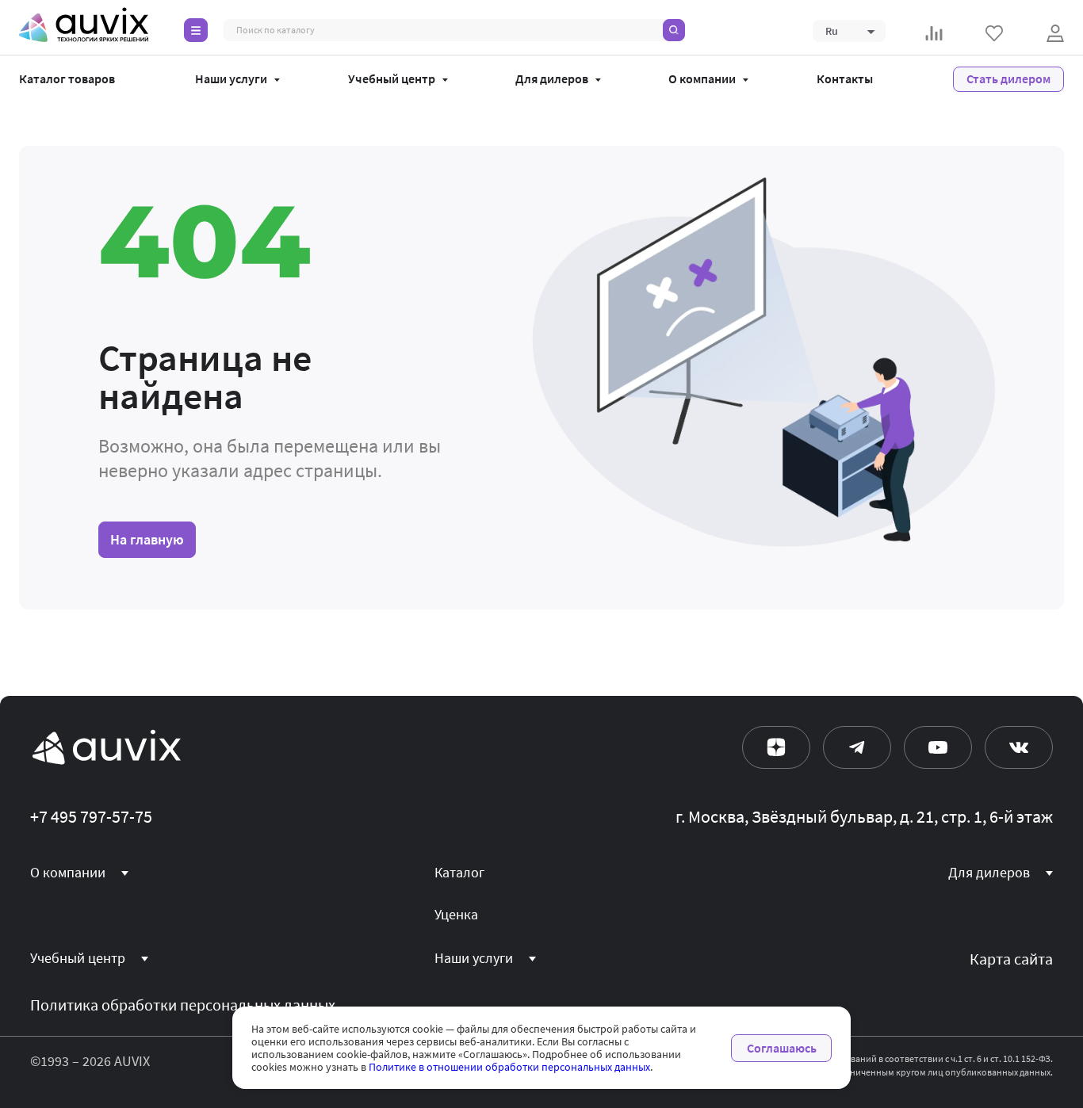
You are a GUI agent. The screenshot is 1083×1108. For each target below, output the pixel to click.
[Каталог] (196, 30)
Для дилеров (551, 79)
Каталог (459, 872)
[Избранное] (994, 33)
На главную (147, 539)
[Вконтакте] (1019, 747)
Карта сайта (1011, 959)
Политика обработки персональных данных (182, 1005)
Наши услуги (231, 79)
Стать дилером (1008, 79)
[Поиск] (674, 30)
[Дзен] (776, 747)
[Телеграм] (857, 747)
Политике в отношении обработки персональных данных (509, 1067)
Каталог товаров (67, 79)
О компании (702, 79)
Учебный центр (391, 79)
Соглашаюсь (782, 1048)
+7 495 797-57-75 (91, 817)
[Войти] (1055, 33)
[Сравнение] (934, 33)
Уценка (456, 914)
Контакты (845, 79)
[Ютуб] (938, 747)
